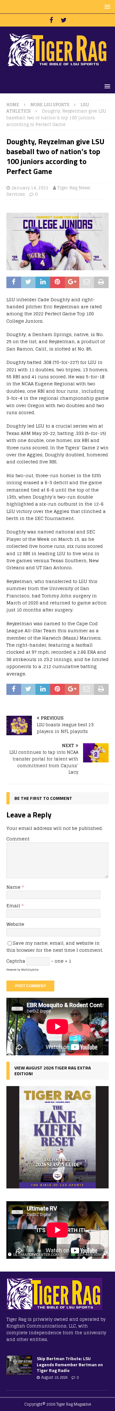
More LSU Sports (49, 104)
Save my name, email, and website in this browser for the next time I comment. (54, 946)
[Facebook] (51, 20)
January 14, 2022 (30, 188)
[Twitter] (63, 20)
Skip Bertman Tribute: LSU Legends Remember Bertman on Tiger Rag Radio (70, 1364)
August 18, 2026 (54, 1377)
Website (15, 924)
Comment (17, 839)
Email (13, 906)
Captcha (15, 961)
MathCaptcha (30, 969)
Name (14, 887)
